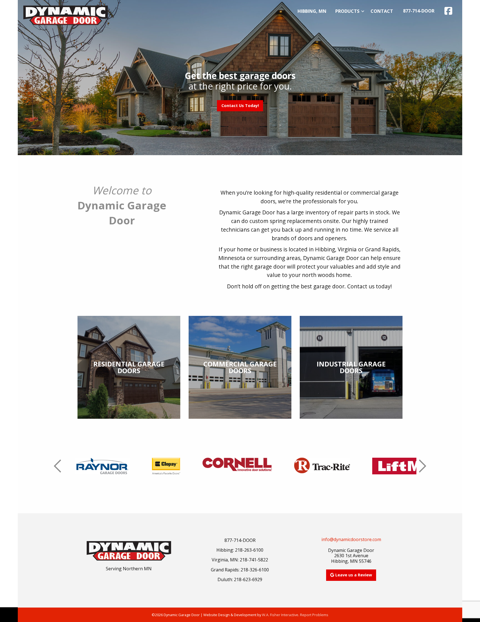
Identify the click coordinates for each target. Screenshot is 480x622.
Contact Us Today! (240, 105)
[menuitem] (312, 11)
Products (347, 11)
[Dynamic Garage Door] (65, 15)
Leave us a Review (353, 575)
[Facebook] (448, 10)
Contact (382, 11)
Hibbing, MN (312, 11)
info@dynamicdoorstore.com (351, 539)
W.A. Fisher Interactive (280, 614)
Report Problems (314, 614)
